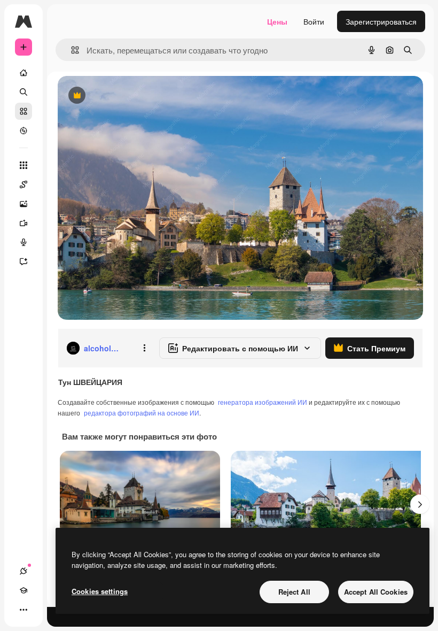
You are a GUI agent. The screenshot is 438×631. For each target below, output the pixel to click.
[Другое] (23, 609)
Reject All (294, 592)
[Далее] (419, 504)
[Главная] (23, 72)
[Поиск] (23, 92)
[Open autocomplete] (70, 50)
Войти (313, 21)
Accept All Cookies (376, 592)
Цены (277, 21)
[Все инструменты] (23, 165)
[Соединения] (23, 571)
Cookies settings (100, 591)
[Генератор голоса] (23, 242)
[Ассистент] (23, 261)
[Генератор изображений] (23, 203)
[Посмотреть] (23, 130)
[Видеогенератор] (23, 223)
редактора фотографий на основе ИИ (141, 412)
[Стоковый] (23, 111)
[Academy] (23, 590)
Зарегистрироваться (381, 21)
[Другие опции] (144, 348)
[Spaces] (23, 184)
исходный (129, 96)
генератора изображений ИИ (262, 401)
